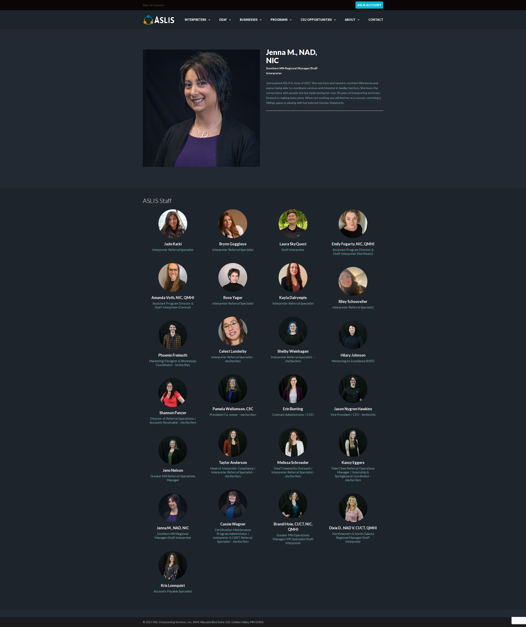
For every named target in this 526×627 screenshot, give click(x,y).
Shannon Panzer (172, 412)
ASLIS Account (369, 5)
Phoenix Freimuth (172, 355)
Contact (375, 19)
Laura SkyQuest (293, 244)
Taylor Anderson (233, 462)
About (350, 19)
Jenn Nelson (173, 470)
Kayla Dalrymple (293, 297)
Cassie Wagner (233, 524)
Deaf (223, 19)
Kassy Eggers (353, 462)
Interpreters (195, 19)
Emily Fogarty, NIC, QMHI (353, 244)
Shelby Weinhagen (293, 351)
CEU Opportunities (316, 19)
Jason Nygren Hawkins (353, 409)
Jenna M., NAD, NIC (173, 528)
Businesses (249, 19)
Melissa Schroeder (293, 462)
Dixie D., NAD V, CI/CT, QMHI (353, 528)
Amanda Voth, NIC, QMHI (172, 297)
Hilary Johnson (353, 355)
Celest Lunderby (233, 351)
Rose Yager (232, 297)
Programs (279, 19)
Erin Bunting (293, 409)
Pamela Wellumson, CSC (233, 409)
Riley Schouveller (353, 301)
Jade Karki (173, 244)
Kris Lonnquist (173, 585)
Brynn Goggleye (232, 244)
